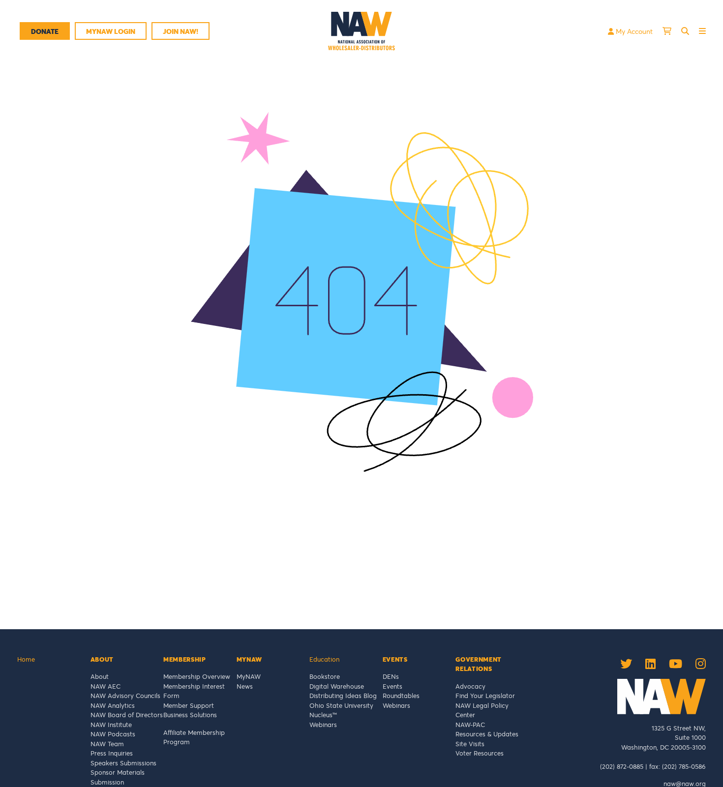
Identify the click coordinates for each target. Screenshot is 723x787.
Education (324, 659)
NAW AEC (105, 686)
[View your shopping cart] (667, 31)
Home (26, 659)
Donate (45, 31)
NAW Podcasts (112, 733)
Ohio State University (343, 705)
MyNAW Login (110, 31)
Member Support (188, 705)
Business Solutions (190, 714)
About (99, 676)
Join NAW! (180, 31)
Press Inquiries (111, 753)
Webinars (323, 724)
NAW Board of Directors (126, 714)
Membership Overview (196, 676)
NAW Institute (111, 724)
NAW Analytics (112, 705)
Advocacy (470, 686)
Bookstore (324, 676)
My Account (633, 31)
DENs (391, 676)
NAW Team (107, 743)
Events (392, 686)
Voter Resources (479, 753)
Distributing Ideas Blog (343, 695)
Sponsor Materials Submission (117, 777)
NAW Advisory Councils (125, 695)
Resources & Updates (486, 733)
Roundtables (401, 695)
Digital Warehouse (336, 686)
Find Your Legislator (485, 695)
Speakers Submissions (123, 762)
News (245, 686)
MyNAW (249, 676)
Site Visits (469, 743)
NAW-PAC (470, 724)
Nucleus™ (323, 714)
